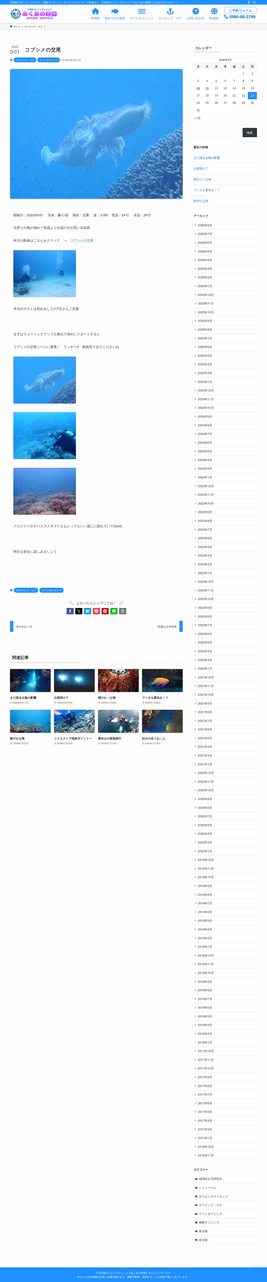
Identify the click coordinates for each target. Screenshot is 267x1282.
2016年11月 (206, 1155)
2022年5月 (205, 642)
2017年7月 (205, 1094)
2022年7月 (205, 625)
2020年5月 (205, 825)
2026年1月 (205, 286)
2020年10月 (206, 790)
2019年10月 (206, 877)
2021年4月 (205, 746)
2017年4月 (205, 1120)
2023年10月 (206, 503)
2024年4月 (205, 460)
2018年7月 (205, 999)
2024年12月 (206, 390)
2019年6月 (205, 912)
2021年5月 (205, 738)
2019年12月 (206, 860)
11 (207, 88)
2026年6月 (205, 242)
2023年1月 (205, 573)
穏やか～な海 (202, 179)
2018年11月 (206, 964)
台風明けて (201, 168)
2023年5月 (205, 547)
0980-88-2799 (242, 16)
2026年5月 (205, 251)
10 (198, 88)
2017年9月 (205, 1077)
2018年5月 (205, 1016)
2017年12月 (206, 1051)
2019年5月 (205, 920)
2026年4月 (205, 260)
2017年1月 (205, 1138)
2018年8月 (205, 990)
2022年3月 (205, 660)
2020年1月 (205, 851)
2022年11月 (206, 590)
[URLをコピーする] (122, 611)
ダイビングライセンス (213, 1196)
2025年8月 (205, 329)
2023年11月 (206, 494)
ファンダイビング (48, 59)
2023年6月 (205, 538)
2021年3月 (205, 755)
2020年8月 (205, 807)
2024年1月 (205, 477)
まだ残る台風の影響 (207, 157)
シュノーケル (207, 1187)
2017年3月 (205, 1129)
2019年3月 (205, 938)
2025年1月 (205, 382)
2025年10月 (206, 312)
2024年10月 (206, 407)
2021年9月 (205, 703)
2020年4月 (205, 833)
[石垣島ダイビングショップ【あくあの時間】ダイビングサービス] (34, 14)
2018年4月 (205, 1025)
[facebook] (249, 2)
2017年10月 (206, 1068)
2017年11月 (206, 1060)
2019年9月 (205, 886)
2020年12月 (206, 773)
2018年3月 (205, 1033)
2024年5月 (205, 451)
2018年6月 (205, 1007)
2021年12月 (206, 677)
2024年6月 (205, 442)
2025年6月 (205, 347)
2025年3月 (205, 373)
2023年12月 (206, 486)
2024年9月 (205, 416)
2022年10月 (206, 599)
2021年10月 (206, 694)
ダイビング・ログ (25, 59)
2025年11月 (206, 303)
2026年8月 (205, 225)
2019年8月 (205, 894)
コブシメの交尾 (81, 240)
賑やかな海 (201, 201)
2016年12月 (206, 1146)
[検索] (254, 2)
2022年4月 (205, 651)
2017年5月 (205, 1112)
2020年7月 (205, 816)
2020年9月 (205, 799)
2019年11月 (206, 868)
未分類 (203, 1231)
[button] (70, 611)
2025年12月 (206, 295)
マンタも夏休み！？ (207, 190)
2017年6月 (205, 1103)
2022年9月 (205, 607)
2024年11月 (206, 399)
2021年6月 (205, 729)
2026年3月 (205, 268)
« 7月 (197, 118)
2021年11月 (206, 686)
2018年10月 (206, 973)
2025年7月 (205, 338)
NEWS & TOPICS (210, 1179)
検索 (250, 132)
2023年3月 (205, 564)
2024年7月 (205, 434)
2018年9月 (205, 981)
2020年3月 (205, 842)
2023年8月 (205, 521)
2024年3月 (205, 468)
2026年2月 (205, 277)
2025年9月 (205, 321)
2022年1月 (205, 668)
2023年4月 (205, 555)
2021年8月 (205, 712)
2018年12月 (206, 955)
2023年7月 (205, 529)
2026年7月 (205, 234)
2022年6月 (205, 634)
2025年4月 (205, 364)
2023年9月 (205, 512)
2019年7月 (205, 903)
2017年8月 (205, 1086)
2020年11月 (206, 781)
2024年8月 (205, 425)
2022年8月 (205, 616)
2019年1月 (205, 946)
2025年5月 (205, 355)
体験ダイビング (209, 1222)
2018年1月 (205, 1042)
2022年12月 (206, 581)
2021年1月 (205, 764)
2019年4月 (205, 929)
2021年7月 (205, 721)
